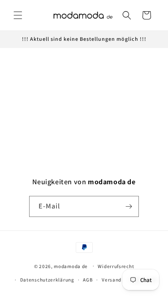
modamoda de (71, 266)
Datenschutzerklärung (47, 280)
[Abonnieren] (128, 206)
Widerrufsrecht (116, 266)
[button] (18, 15)
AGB (88, 280)
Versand (111, 280)
